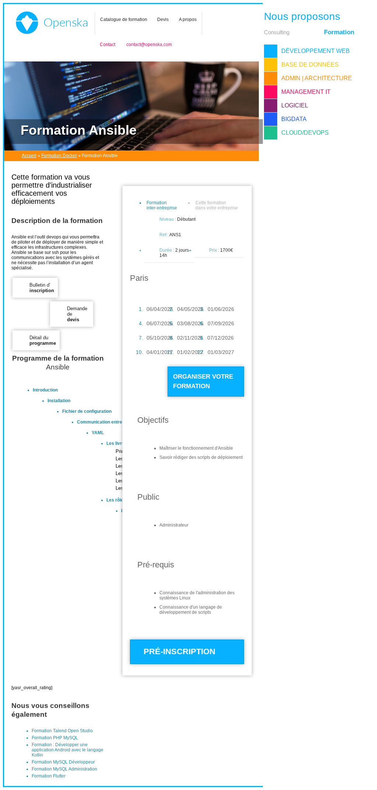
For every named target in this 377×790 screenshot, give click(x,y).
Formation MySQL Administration (64, 769)
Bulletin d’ (41, 287)
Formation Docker (59, 155)
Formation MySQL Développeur (63, 762)
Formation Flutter (49, 776)
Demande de (77, 314)
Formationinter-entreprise (162, 205)
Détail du (42, 340)
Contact (107, 44)
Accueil (29, 155)
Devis (163, 19)
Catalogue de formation (123, 19)
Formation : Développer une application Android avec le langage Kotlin (67, 750)
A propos (188, 19)
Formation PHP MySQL (55, 737)
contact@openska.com (149, 44)
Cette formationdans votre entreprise (216, 205)
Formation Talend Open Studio (62, 730)
